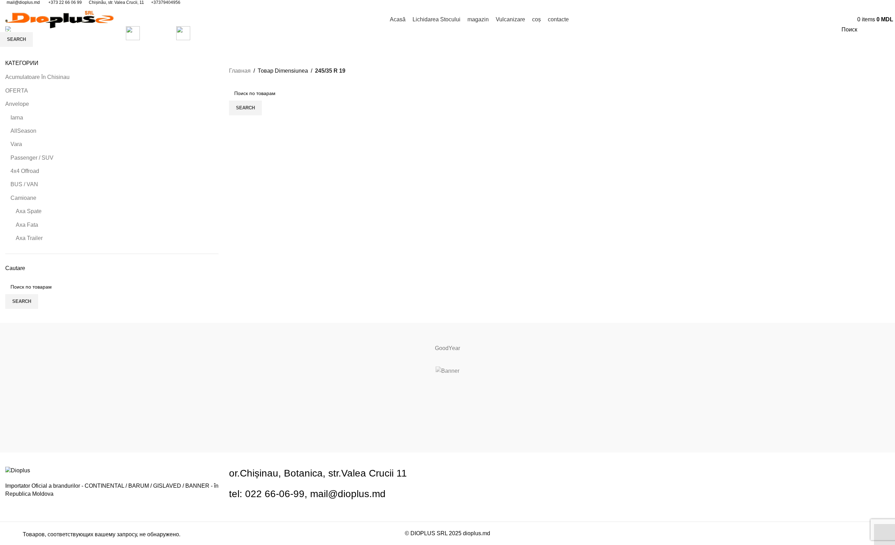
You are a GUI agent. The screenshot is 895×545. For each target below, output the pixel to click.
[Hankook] (447, 431)
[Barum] (447, 403)
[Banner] (447, 371)
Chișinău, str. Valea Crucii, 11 (116, 2)
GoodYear (447, 348)
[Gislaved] (447, 417)
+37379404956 (165, 2)
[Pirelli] (447, 330)
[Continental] (447, 390)
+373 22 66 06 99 (65, 2)
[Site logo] (59, 19)
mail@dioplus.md (23, 2)
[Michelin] (447, 445)
